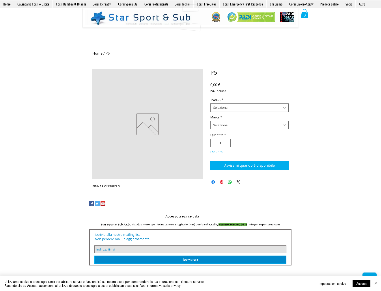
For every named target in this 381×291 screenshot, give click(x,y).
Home (97, 53)
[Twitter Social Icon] (97, 203)
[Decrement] (214, 143)
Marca (216, 117)
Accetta (361, 283)
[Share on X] (238, 182)
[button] (304, 13)
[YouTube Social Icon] (103, 203)
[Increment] (227, 143)
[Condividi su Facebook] (213, 182)
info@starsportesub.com (264, 224)
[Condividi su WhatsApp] (230, 182)
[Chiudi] (375, 283)
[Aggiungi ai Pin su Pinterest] (221, 182)
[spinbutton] (220, 143)
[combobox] (249, 107)
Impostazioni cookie (332, 283)
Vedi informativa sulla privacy (160, 285)
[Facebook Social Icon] (91, 203)
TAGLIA (216, 100)
